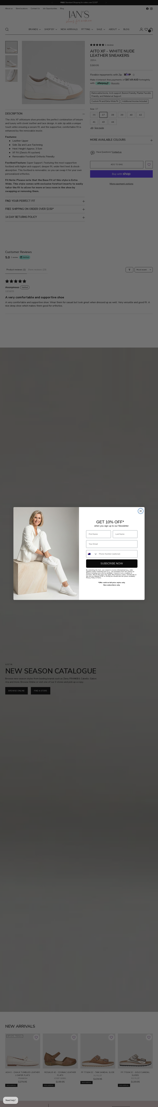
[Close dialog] (140, 511)
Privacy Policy (90, 578)
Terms (99, 578)
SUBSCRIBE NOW (112, 563)
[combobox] (91, 554)
